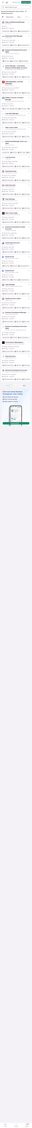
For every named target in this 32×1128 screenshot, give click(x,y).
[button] (16, 407)
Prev (8, 385)
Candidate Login (26, 2)
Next (24, 385)
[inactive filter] (2, 17)
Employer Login (16, 2)
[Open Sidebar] (3, 2)
